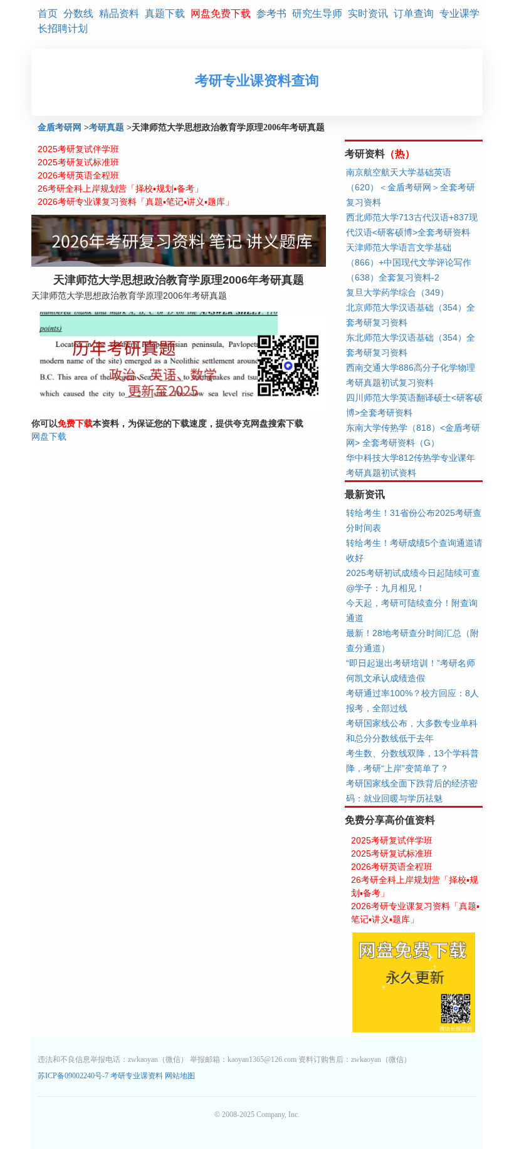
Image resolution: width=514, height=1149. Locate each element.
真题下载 (165, 13)
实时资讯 (368, 13)
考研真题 (106, 127)
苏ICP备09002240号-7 (74, 1075)
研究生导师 (317, 13)
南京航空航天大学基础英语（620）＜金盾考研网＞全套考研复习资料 (410, 187)
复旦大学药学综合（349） (397, 292)
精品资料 (119, 13)
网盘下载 (48, 436)
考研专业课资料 (136, 1075)
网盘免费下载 (221, 13)
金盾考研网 (59, 127)
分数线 (78, 13)
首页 (48, 13)
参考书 (271, 13)
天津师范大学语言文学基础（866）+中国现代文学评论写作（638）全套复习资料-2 (408, 262)
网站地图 (180, 1075)
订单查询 (414, 13)
